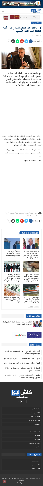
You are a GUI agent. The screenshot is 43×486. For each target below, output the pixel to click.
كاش (7, 213)
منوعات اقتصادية (34, 432)
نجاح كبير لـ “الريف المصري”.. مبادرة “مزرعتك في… (21, 358)
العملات (37, 439)
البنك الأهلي (34, 213)
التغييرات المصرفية (20, 213)
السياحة (36, 447)
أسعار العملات (35, 469)
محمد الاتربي (37, 216)
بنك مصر (12, 213)
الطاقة (37, 436)
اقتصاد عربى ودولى (33, 420)
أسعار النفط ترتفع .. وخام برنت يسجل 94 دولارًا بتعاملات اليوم (22, 369)
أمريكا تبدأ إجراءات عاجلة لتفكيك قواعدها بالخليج (22, 363)
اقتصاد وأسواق (34, 413)
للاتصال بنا (14, 478)
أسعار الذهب (35, 465)
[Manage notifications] (4, 481)
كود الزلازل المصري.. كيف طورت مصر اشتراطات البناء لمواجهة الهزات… (22, 352)
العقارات (36, 424)
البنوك (27, 213)
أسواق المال (35, 409)
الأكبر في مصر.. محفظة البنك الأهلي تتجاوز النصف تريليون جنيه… (17, 323)
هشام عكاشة (29, 216)
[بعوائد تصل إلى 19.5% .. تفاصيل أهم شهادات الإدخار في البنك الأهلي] (31, 290)
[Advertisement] (21, 110)
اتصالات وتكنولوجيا (34, 443)
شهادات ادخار (35, 461)
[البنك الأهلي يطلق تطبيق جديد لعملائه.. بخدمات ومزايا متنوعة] (12, 243)
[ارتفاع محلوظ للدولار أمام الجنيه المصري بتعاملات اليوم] (12, 290)
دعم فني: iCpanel (21, 483)
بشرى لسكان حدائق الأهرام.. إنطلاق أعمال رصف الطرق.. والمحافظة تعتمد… (22, 376)
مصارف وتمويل (36, 23)
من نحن (8, 478)
